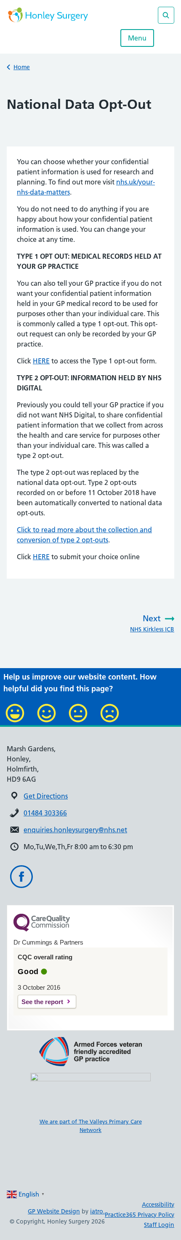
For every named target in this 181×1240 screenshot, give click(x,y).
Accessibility (158, 1204)
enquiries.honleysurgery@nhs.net (75, 830)
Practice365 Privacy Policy (139, 1214)
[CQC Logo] (41, 929)
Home (21, 67)
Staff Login (159, 1225)
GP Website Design (54, 1211)
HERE (41, 361)
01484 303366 (45, 813)
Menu (137, 38)
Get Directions (46, 796)
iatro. (97, 1211)
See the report (42, 1001)
